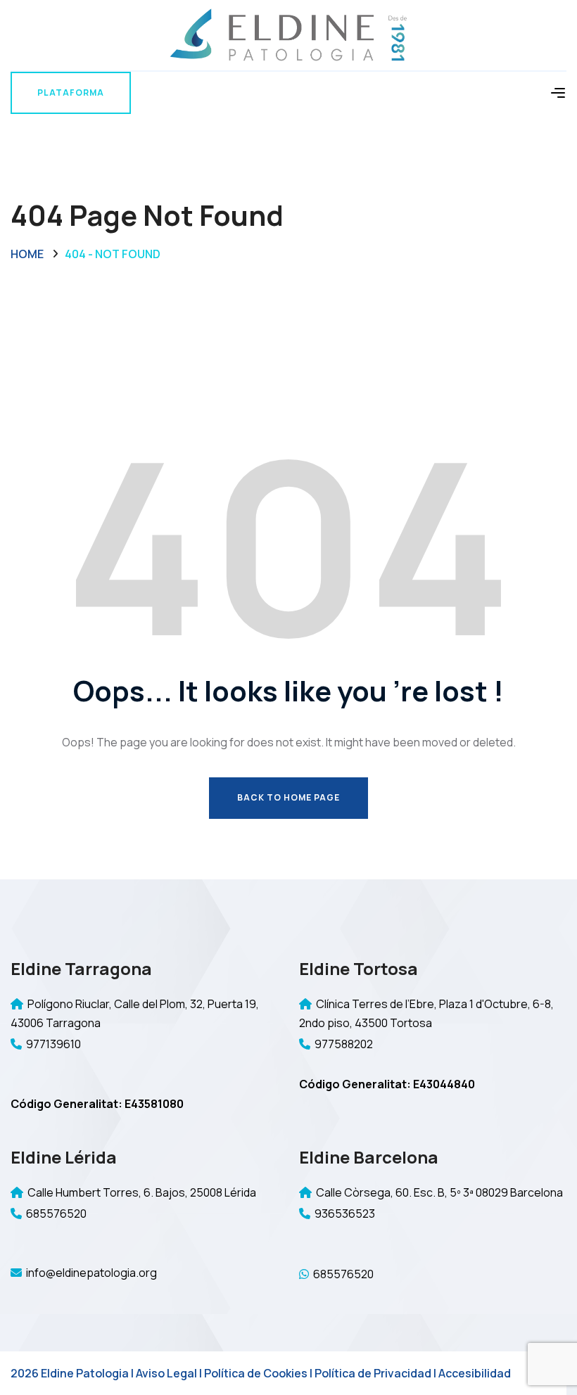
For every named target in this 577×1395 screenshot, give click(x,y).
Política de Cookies (255, 1373)
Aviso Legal (166, 1373)
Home (27, 254)
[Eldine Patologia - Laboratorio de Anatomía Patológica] (288, 34)
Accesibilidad (474, 1373)
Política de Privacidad (373, 1373)
